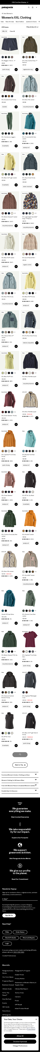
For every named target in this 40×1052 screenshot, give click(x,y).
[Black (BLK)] (33, 57)
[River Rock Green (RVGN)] (12, 133)
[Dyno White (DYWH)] (9, 451)
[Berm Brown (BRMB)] (26, 373)
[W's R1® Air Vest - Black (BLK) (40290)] (9, 720)
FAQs (7, 932)
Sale (2, 22)
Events (4, 1003)
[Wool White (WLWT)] (33, 492)
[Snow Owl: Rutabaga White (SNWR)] (23, 254)
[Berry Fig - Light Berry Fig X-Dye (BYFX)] (12, 451)
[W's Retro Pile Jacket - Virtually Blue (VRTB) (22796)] (30, 83)
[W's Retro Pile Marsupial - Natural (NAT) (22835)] (30, 399)
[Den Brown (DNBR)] (3, 96)
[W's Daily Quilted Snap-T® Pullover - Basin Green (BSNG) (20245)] (30, 44)
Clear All (12, 31)
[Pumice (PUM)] (30, 332)
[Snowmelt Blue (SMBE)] (23, 451)
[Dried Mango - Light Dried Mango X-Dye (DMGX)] (3, 451)
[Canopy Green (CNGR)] (9, 57)
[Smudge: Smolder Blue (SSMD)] (23, 213)
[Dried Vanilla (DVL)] (26, 692)
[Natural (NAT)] (33, 213)
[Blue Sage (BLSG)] (33, 133)
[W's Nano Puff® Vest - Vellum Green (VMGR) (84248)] (9, 360)
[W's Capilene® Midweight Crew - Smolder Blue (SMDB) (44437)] (30, 680)
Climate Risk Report (21, 989)
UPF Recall (18, 1004)
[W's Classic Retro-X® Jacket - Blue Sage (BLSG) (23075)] (9, 319)
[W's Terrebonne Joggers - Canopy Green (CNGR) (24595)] (9, 121)
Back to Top (19, 765)
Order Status (20, 932)
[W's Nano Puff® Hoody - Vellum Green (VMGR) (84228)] (30, 280)
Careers (18, 997)
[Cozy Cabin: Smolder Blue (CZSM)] (33, 254)
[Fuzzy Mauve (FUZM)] (33, 96)
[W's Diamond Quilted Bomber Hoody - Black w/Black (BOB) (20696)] (9, 680)
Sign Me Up (9, 915)
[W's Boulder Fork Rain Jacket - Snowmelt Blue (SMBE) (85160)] (30, 438)
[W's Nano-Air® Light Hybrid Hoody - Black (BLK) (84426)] (30, 720)
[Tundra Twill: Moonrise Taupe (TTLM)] (30, 254)
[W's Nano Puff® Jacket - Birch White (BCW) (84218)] (9, 241)
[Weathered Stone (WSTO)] (30, 96)
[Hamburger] (36, 7)
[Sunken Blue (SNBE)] (12, 293)
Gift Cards (5, 1007)
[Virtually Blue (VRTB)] (23, 96)
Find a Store (6, 1011)
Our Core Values (7, 977)
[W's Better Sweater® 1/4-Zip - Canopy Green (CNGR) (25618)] (9, 639)
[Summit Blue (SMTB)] (23, 174)
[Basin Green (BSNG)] (23, 57)
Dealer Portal (19, 975)
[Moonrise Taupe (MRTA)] (12, 57)
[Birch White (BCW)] (12, 213)
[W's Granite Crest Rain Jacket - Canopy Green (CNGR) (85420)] (30, 598)
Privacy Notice (19, 978)
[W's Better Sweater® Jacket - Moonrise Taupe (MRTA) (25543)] (9, 201)
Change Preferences (20, 1046)
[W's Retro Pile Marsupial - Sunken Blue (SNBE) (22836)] (30, 360)
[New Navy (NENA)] (9, 213)
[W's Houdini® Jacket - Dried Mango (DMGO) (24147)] (30, 518)
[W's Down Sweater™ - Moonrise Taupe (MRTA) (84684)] (9, 479)
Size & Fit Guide (10, 938)
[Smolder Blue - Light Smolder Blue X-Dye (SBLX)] (30, 651)
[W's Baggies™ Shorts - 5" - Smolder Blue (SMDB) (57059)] (9, 44)
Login (7, 943)
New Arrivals (10, 22)
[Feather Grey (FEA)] (6, 451)
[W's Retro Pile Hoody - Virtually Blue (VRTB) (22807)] (9, 280)
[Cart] (33, 7)
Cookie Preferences (9, 956)
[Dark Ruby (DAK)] (3, 412)
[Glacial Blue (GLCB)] (23, 133)
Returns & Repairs (29, 938)
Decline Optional (20, 1042)
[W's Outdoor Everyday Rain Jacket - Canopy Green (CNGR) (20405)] (9, 518)
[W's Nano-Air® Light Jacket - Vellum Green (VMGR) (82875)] (9, 162)
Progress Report (7, 981)
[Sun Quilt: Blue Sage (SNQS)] (30, 213)
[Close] (36, 1019)
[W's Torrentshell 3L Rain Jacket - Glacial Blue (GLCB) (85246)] (30, 121)
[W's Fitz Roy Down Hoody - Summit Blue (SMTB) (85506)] (30, 319)
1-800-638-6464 (18, 952)
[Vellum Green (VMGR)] (3, 174)
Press (17, 1000)
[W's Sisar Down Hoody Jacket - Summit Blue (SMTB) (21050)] (30, 162)
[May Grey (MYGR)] (12, 254)
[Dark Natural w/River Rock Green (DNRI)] (12, 332)
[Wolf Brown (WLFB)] (30, 57)
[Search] (29, 7)
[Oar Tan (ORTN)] (6, 332)
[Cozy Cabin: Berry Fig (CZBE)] (26, 254)
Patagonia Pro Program (22, 971)
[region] (20, 1033)
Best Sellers (20, 22)
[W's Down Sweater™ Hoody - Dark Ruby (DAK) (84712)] (9, 399)
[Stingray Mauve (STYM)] (26, 57)
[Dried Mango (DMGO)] (33, 174)
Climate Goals (7, 989)
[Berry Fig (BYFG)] (12, 174)
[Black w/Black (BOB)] (6, 57)
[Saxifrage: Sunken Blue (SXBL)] (26, 213)
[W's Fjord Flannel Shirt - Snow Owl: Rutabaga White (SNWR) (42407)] (30, 241)
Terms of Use (19, 993)
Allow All (20, 1036)
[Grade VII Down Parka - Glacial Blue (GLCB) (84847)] (9, 598)
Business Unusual (8, 985)
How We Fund (6, 999)
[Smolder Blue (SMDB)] (3, 57)
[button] (20, 775)
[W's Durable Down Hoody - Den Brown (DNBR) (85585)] (9, 83)
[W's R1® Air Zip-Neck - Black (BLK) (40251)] (30, 479)
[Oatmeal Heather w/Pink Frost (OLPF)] (23, 572)
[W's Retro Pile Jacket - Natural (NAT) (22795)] (9, 559)
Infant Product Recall (22, 1008)
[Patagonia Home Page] (7, 7)
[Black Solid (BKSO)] (26, 572)
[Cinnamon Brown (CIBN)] (9, 96)
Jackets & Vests (31, 22)
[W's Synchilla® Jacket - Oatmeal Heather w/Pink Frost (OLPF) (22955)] (30, 559)
